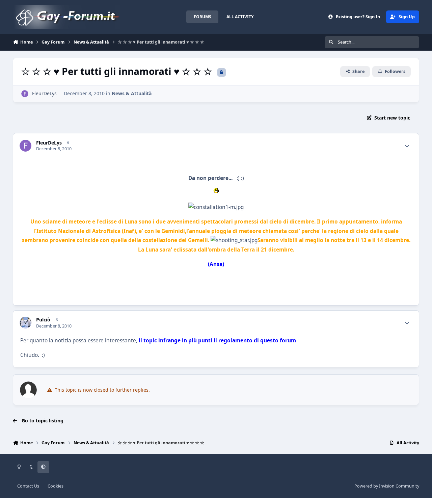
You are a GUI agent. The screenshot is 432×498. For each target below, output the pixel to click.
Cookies (55, 486)
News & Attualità (132, 93)
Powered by (386, 486)
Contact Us (28, 486)
